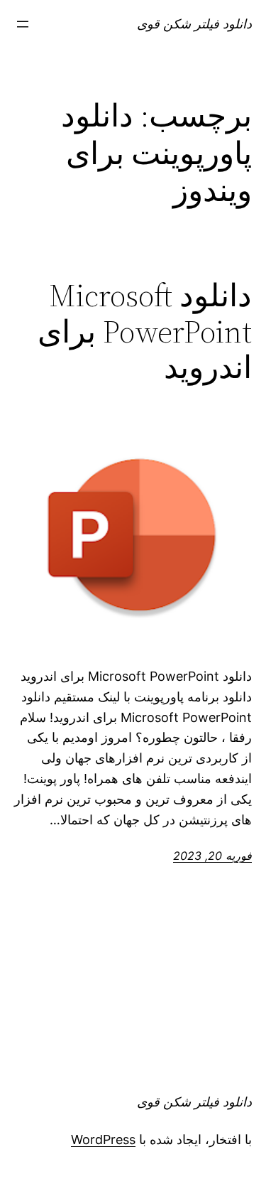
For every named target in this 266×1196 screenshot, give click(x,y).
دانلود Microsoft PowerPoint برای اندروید (145, 332)
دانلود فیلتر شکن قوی (194, 23)
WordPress (103, 1139)
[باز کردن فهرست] (22, 24)
